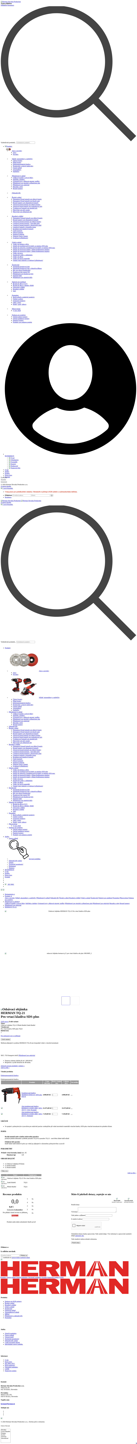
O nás (7, 470)
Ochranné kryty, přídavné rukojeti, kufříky (26, 181)
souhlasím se (16, 1257)
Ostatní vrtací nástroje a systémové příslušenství (28, 260)
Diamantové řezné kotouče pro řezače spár (26, 201)
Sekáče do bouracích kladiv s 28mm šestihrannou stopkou (31, 251)
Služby (7, 471)
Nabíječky (16, 171)
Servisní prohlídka (34, 859)
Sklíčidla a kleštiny (19, 179)
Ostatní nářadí (17, 168)
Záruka (11, 862)
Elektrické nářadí (10, 1310)
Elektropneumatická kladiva (21, 164)
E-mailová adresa (76, 1219)
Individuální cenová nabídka (14, 1344)
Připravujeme (16, 309)
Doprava (11, 868)
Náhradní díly (16, 193)
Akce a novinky (17, 151)
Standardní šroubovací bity (21, 266)
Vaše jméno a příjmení (78, 1215)
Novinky (15, 154)
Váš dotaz (74, 1212)
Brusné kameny (18, 188)
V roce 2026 (17, 310)
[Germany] (5, 1437)
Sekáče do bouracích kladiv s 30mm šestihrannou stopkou (31, 249)
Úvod (12, 458)
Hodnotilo (15, 1210)
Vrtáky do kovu (18, 253)
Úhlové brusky (17, 160)
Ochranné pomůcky (19, 301)
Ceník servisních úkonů (12, 1342)
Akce (14, 152)
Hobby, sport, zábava (19, 304)
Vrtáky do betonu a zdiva (21, 244)
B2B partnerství (10, 1365)
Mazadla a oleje (18, 187)
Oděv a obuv (17, 302)
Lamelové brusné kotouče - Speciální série (26, 223)
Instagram (4, 482)
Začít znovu (4, 1021)
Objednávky (14, 460)
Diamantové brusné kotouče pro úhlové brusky (28, 218)
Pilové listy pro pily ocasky (21, 210)
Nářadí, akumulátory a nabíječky (22, 159)
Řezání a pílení (16, 197)
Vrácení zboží (9, 1337)
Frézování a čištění (19, 287)
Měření (7, 1314)
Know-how (8, 475)
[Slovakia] (5, 1430)
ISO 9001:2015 (10, 1363)
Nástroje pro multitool (19, 282)
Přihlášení (4, 5)
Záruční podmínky (22, 1277)
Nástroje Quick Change (20, 236)
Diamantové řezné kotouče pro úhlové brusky (27, 199)
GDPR (61, 1277)
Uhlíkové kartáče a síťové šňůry (23, 178)
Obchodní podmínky (34, 1277)
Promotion (15, 295)
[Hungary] (5, 1433)
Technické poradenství (16, 864)
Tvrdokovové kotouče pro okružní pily (25, 208)
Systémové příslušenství (20, 238)
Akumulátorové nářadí (12, 1312)
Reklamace (12, 866)
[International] (5, 1438)
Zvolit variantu (6, 1039)
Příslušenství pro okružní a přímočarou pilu (26, 183)
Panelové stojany (18, 320)
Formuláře (13, 462)
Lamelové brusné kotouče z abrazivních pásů (27, 225)
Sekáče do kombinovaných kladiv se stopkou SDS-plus (30, 246)
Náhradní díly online (15, 861)
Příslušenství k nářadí (18, 176)
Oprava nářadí (13, 838)
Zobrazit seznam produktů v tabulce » (13, 1066)
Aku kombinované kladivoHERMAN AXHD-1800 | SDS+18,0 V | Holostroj (32, 1114)
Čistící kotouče (17, 231)
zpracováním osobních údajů (21, 1257)
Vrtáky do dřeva (18, 257)
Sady (14, 291)
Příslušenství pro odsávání (21, 185)
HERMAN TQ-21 (11, 907)
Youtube (3, 479)
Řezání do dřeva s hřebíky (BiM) (23, 285)
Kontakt (7, 477)
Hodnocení (14, 466)
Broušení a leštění (17, 216)
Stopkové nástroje (18, 234)
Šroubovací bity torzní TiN (21, 272)
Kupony (13, 464)
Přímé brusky (17, 162)
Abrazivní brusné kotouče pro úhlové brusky (27, 222)
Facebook (4, 477)
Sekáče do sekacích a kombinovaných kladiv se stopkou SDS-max (34, 248)
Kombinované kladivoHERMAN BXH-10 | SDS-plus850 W (32, 1094)
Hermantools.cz (10, 894)
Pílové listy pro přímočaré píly (22, 212)
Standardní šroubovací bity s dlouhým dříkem (27, 268)
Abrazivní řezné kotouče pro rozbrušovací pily (27, 206)
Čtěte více (5, 1171)
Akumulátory (17, 170)
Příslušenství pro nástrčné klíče (22, 277)
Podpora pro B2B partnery (13, 1301)
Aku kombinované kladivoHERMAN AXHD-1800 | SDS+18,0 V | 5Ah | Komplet (32, 1108)
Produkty (9, 146)
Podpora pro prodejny (19, 315)
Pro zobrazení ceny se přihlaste (10, 1036)
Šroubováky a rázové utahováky (23, 166)
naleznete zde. (79, 1236)
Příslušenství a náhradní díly (14, 1316)
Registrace (10, 5)
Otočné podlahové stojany (21, 318)
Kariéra (7, 473)
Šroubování (15, 265)
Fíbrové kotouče (18, 232)
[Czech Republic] (5, 1431)
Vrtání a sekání (16, 242)
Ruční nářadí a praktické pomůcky (24, 297)
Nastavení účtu (15, 468)
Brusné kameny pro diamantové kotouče (25, 203)
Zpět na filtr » (5, 1068)
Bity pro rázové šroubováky (21, 270)
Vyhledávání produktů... (8, 142)
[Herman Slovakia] (68, 1276)
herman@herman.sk (8, 1404)
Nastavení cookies (53, 1277)
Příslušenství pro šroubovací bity (23, 274)
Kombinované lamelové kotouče (23, 229)
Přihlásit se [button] (15, 1215)
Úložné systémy (18, 299)
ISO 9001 (10, 884)
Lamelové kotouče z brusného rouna (24, 227)
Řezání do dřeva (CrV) (20, 284)
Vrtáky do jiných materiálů (21, 258)
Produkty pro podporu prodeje (22, 322)
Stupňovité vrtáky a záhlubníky (23, 255)
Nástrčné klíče (17, 276)
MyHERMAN (9, 870)
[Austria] (5, 1435)
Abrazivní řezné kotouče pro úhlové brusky (26, 204)
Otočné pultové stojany (20, 317)
